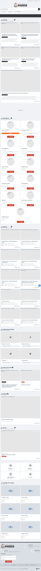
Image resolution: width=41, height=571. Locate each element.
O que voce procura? (4, 9)
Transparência (25, 360)
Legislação (4, 360)
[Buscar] (39, 9)
